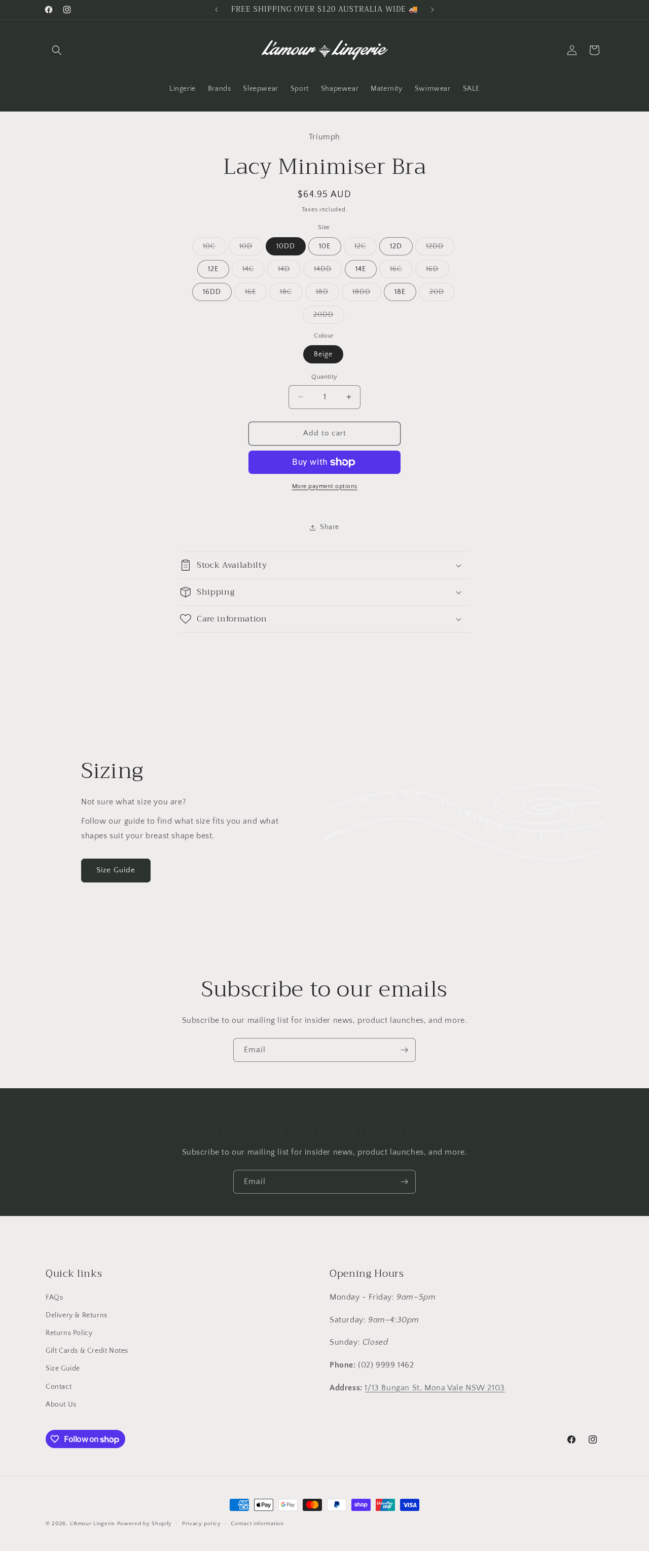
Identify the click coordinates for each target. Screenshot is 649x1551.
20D (442, 294)
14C (253, 271)
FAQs (54, 1298)
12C (365, 248)
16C (401, 271)
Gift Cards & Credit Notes (87, 1351)
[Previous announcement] (216, 9)
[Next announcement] (432, 9)
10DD (285, 246)
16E (256, 294)
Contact (58, 1387)
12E (213, 269)
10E (325, 246)
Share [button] (329, 527)
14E (360, 269)
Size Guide (115, 870)
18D (327, 294)
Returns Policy (69, 1333)
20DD (328, 317)
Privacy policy (201, 1524)
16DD (212, 292)
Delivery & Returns (76, 1315)
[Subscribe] (404, 1050)
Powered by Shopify (144, 1524)
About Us (61, 1404)
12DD (440, 248)
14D (289, 271)
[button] (57, 50)
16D (437, 271)
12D (396, 246)
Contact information (257, 1524)
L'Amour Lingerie (92, 1524)
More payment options (324, 486)
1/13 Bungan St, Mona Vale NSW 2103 (434, 1387)
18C (291, 294)
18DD (366, 294)
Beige (323, 354)
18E (400, 292)
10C (214, 248)
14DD (328, 271)
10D (251, 248)
